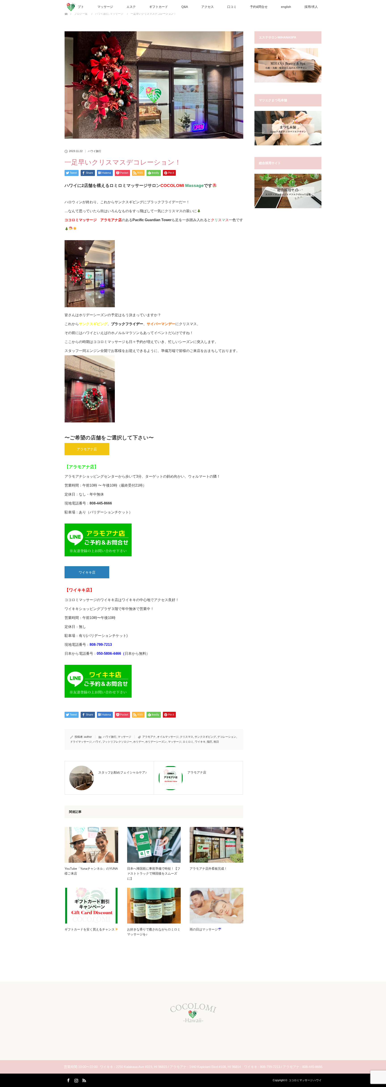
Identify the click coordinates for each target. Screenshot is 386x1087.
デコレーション (226, 736)
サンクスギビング (205, 736)
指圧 (209, 741)
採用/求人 (311, 6)
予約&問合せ (259, 6)
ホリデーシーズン (156, 741)
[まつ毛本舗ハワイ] (287, 144)
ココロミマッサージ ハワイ (305, 1080)
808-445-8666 (101, 503)
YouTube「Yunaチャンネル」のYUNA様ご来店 (91, 871)
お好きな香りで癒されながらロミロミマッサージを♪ (153, 932)
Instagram (75, 1079)
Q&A (184, 6)
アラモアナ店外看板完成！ (208, 868)
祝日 (216, 741)
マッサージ (105, 6)
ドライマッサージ (81, 741)
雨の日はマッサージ (204, 929)
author (88, 736)
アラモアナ (149, 736)
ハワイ (97, 741)
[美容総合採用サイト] (287, 207)
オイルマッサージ (167, 736)
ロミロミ (188, 741)
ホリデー (138, 741)
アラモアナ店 (87, 449)
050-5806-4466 (109, 653)
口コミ (232, 6)
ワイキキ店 (87, 572)
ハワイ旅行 (94, 151)
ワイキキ (200, 741)
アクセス (207, 6)
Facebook (68, 1079)
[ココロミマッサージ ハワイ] (193, 1023)
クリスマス (186, 736)
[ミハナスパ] (287, 81)
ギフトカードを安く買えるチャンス (90, 929)
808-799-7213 (101, 644)
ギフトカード (158, 6)
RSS (83, 1079)
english (286, 6)
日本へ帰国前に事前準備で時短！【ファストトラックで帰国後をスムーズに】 (153, 873)
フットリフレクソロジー (117, 741)
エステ (131, 6)
